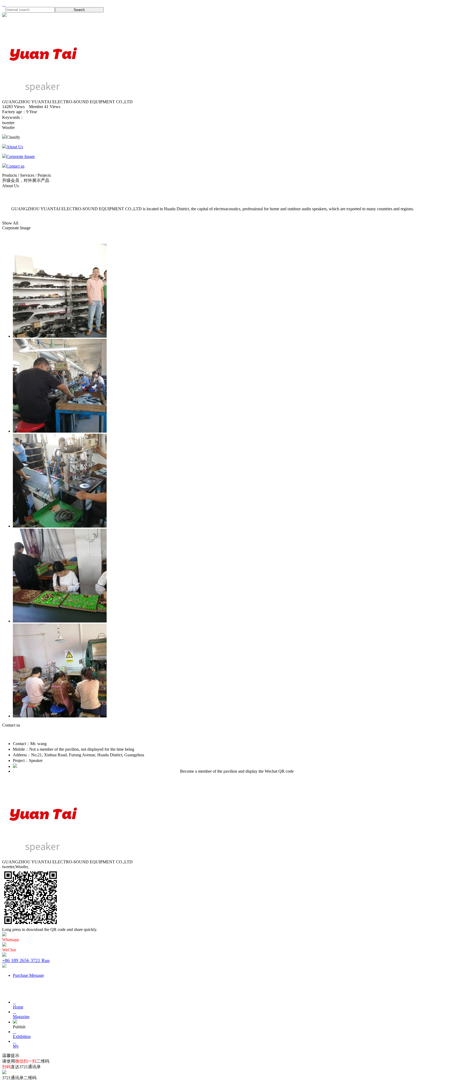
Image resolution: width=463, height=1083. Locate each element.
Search (79, 10)
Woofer (8, 127)
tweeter (8, 122)
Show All (10, 223)
